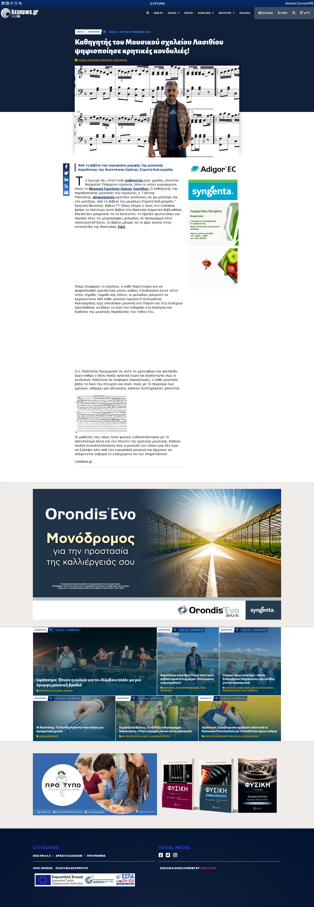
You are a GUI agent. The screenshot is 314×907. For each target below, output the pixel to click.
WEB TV (158, 13)
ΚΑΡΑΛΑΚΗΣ (169, 688)
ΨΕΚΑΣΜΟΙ (135, 736)
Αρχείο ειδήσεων (69, 855)
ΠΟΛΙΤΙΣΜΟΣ (56, 691)
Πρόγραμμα (96, 855)
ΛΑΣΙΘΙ (80, 32)
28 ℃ (306, 13)
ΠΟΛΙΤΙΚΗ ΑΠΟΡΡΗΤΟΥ (72, 868)
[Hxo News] (19, 14)
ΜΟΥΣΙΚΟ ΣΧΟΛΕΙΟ (100, 60)
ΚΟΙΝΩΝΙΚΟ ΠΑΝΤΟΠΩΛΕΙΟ (229, 736)
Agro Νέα (205, 13)
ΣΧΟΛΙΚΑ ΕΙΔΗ (251, 736)
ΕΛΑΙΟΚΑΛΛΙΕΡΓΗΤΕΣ (160, 736)
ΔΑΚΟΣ (145, 736)
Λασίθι (173, 13)
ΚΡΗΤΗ (188, 13)
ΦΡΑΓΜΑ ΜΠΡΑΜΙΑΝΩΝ (187, 688)
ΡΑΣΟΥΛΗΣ (120, 60)
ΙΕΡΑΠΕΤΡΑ (94, 32)
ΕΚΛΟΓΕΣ (245, 13)
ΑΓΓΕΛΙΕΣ (267, 13)
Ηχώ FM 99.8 (42, 855)
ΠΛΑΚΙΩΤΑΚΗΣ (243, 688)
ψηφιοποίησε (104, 197)
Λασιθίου (140, 189)
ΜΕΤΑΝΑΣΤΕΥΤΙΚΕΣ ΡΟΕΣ (235, 691)
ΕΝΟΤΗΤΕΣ (226, 13)
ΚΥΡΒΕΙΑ (68, 691)
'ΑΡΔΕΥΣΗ (253, 691)
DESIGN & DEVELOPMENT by (188, 868)
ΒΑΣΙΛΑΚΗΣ (52, 736)
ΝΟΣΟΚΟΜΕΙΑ (266, 688)
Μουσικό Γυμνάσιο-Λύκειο (110, 189)
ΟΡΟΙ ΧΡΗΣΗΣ (43, 868)
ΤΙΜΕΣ (284, 13)
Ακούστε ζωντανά (297, 3)
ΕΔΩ (121, 227)
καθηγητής (134, 180)
